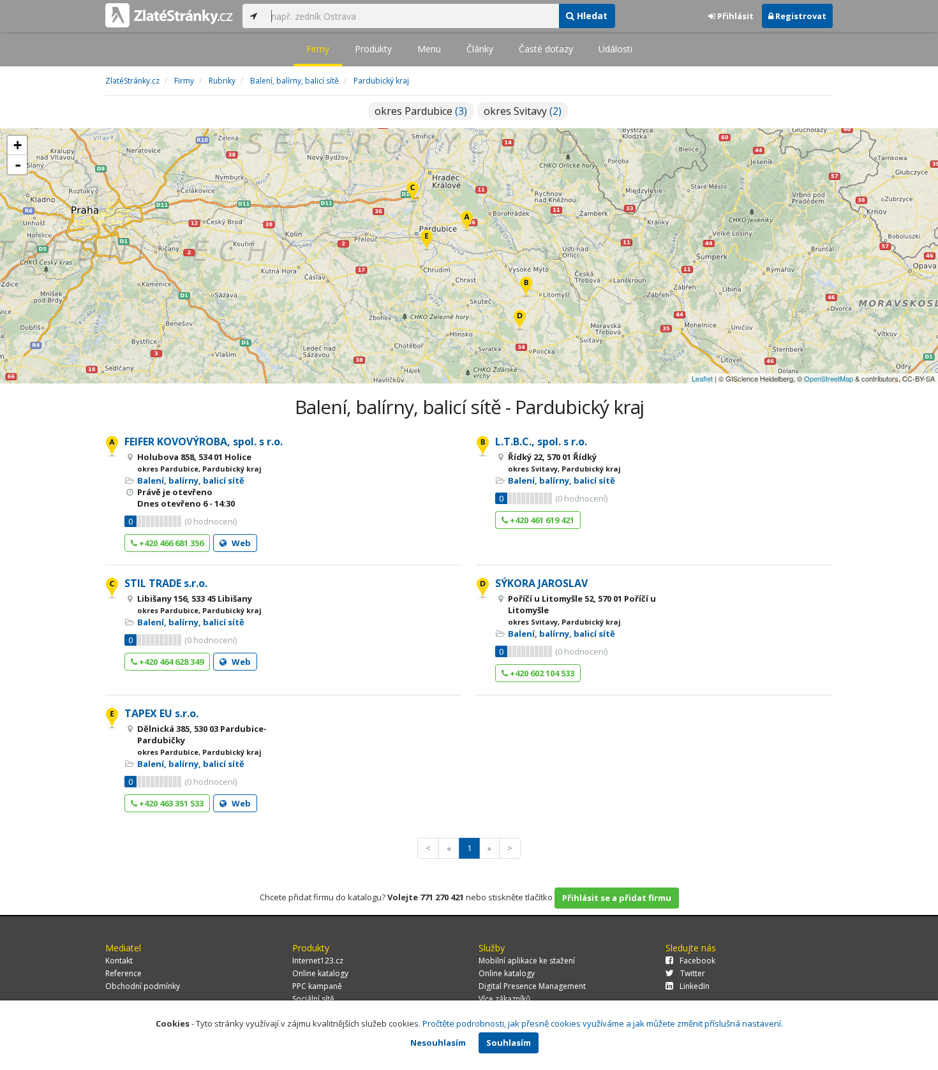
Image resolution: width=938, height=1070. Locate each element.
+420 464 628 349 (170, 661)
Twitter (692, 973)
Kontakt (119, 960)
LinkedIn (695, 986)
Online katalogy (320, 973)
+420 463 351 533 (170, 803)
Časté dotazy (546, 49)
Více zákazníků (504, 998)
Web (240, 543)
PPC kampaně (317, 986)
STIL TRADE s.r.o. (165, 583)
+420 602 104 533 (541, 673)
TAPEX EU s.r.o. (161, 713)
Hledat (590, 16)
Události (615, 49)
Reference (123, 973)
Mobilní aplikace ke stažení (527, 960)
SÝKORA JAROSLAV (541, 583)
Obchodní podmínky (142, 986)
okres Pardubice (421, 111)
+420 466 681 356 (170, 543)
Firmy (317, 49)
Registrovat (799, 16)
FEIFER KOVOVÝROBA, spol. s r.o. (203, 442)
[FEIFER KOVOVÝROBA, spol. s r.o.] (466, 222)
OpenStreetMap (828, 378)
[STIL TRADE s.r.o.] (412, 192)
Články (479, 49)
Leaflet (702, 378)
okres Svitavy (523, 111)
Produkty (373, 49)
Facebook (697, 960)
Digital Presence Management (532, 986)
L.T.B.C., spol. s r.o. (541, 442)
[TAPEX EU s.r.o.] (426, 241)
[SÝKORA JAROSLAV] (519, 320)
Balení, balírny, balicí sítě (190, 480)
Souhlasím (508, 1042)
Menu (429, 49)
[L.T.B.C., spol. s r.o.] (526, 287)
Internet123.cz (317, 960)
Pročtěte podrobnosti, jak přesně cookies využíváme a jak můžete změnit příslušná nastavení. (602, 1023)
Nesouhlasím (438, 1042)
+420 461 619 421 (541, 520)
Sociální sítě (313, 998)
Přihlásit (734, 16)
